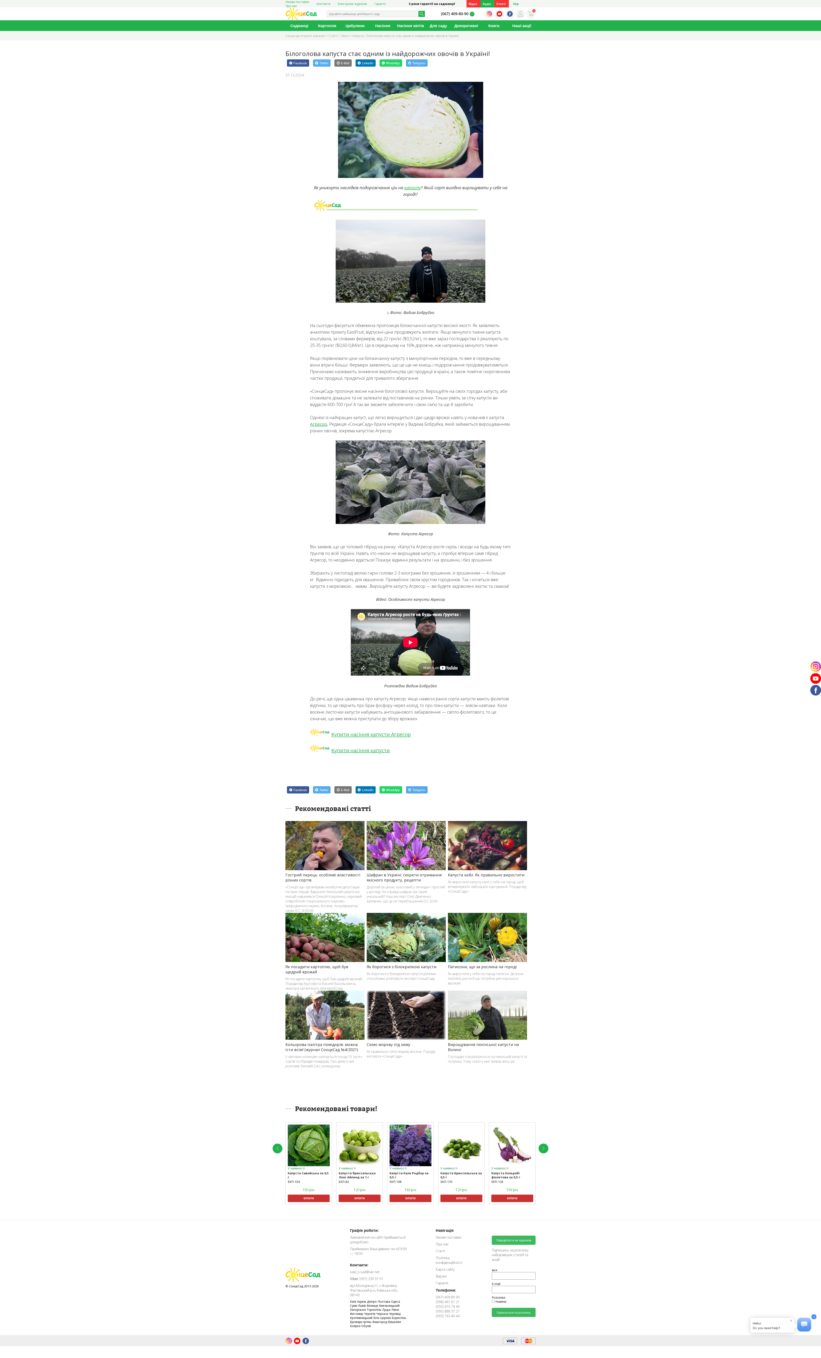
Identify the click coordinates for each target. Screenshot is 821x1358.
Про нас (291, 6)
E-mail (496, 1284)
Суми (354, 1306)
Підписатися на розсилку (514, 1312)
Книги (493, 25)
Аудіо (487, 4)
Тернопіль (374, 1310)
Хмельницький (389, 1306)
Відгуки (441, 1276)
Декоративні (466, 25)
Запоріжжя (358, 1310)
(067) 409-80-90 (454, 13)
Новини (500, 1301)
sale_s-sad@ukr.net (364, 1272)
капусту (412, 188)
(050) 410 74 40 (448, 1306)
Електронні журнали (352, 4)
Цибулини (355, 25)
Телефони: (446, 1290)
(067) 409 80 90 (448, 1297)
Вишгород (380, 1322)
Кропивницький (361, 1318)
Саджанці (299, 25)
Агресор (318, 424)
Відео (473, 4)
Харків (362, 1301)
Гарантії (380, 4)
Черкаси (382, 1314)
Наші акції (521, 25)
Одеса (395, 1301)
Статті (501, 4)
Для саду (438, 25)
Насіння (382, 25)
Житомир (357, 1314)
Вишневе (394, 1322)
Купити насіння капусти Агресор (371, 734)
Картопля (327, 25)
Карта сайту (445, 1269)
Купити (309, 1198)
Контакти (323, 4)
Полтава (384, 1301)
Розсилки (498, 1297)
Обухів (366, 1326)
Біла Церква (382, 1318)
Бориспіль (399, 1318)
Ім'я (494, 1270)
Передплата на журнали (513, 1240)
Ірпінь (367, 1322)
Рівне (395, 1310)
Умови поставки (448, 1237)
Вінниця (373, 1306)
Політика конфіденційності (449, 1260)
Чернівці (395, 1314)
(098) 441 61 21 (448, 1301)
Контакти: (359, 1264)
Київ (353, 1301)
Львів (362, 1306)
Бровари (356, 1322)
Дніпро (372, 1301)
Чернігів (370, 1314)
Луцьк (386, 1310)
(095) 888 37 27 (448, 1311)
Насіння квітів (410, 25)
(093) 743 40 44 (448, 1316)
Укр (516, 4)
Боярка (355, 1326)
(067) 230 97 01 (366, 1278)
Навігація (445, 1230)
